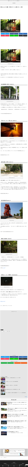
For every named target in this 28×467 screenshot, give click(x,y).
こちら (4, 267)
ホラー (2, 331)
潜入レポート (3, 301)
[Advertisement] (14, 13)
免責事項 (23, 463)
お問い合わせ (20, 464)
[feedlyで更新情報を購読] (7, 363)
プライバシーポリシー (14, 463)
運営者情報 (5, 463)
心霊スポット (5, 331)
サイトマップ (7, 464)
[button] (26, 220)
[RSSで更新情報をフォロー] (20, 363)
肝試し (10, 331)
